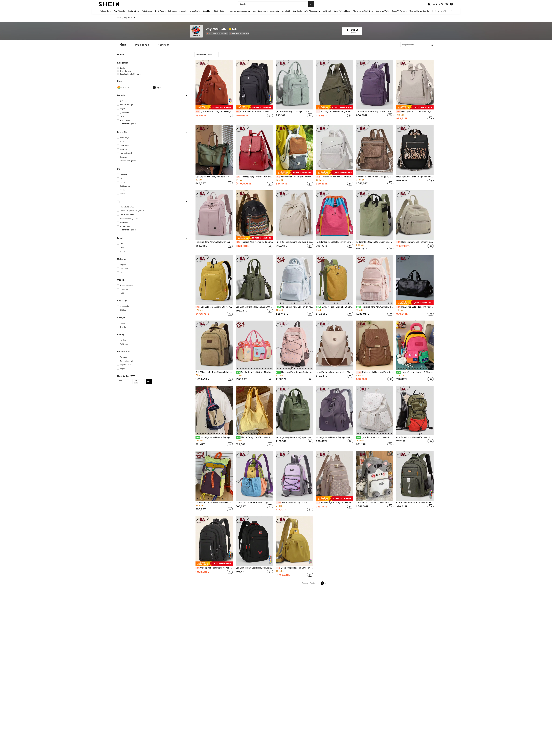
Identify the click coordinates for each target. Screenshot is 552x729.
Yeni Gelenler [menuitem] (119, 11)
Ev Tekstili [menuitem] (286, 11)
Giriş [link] (119, 17)
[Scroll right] (452, 11)
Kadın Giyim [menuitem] (133, 11)
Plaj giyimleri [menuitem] (147, 11)
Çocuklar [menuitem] (207, 11)
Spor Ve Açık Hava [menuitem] (342, 11)
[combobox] (206, 54)
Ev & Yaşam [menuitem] (160, 11)
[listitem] (217, 33)
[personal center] (429, 4)
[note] (214, 107)
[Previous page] (319, 583)
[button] (446, 4)
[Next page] (325, 583)
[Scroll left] (448, 11)
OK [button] (148, 382)
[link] (434, 4)
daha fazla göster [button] (129, 124)
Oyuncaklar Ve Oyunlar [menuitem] (419, 11)
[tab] (123, 45)
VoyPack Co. (216, 29)
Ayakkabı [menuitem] (274, 11)
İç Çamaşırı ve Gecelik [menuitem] (177, 11)
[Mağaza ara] (431, 44)
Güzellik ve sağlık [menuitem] (260, 11)
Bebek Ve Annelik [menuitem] (399, 11)
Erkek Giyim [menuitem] (195, 11)
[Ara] (311, 4)
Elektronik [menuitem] (327, 11)
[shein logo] (108, 4)
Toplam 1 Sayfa (308, 583)
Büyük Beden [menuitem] (219, 11)
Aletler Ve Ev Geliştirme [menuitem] (363, 11)
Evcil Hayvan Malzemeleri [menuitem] (443, 11)
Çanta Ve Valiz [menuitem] (382, 11)
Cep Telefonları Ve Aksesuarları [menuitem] (306, 11)
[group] (152, 68)
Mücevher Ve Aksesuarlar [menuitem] (239, 11)
